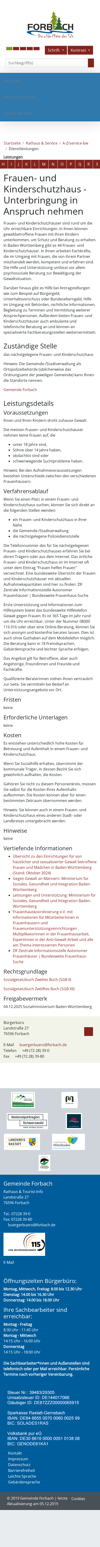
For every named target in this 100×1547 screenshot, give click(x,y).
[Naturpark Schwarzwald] (44, 1162)
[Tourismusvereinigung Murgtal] (69, 1099)
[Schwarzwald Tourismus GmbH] (74, 1120)
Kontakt (15, 1453)
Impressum (18, 1458)
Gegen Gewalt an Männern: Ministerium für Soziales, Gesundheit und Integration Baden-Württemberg (52, 884)
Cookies (78, 1498)
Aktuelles (12, 81)
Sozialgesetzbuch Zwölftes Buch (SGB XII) (39, 988)
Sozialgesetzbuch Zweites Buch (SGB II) (37, 979)
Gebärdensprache (24, 1482)
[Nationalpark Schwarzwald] (23, 1099)
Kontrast (79, 50)
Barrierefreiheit (21, 1470)
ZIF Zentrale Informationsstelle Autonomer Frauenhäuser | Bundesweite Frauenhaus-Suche (50, 956)
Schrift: (54, 50)
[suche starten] (91, 63)
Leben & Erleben (17, 113)
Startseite (12, 143)
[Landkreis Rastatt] (22, 1141)
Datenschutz (19, 1464)
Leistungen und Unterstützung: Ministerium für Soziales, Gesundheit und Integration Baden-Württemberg (54, 901)
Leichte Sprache (22, 1476)
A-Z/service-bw (75, 143)
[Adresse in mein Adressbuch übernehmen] (88, 1030)
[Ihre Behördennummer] (24, 1243)
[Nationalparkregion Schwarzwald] (27, 1120)
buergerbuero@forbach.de (43, 1044)
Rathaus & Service (19, 97)
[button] (16, 48)
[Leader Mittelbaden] (68, 1141)
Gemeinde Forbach (20, 389)
